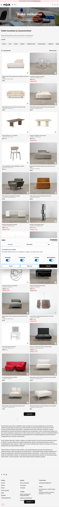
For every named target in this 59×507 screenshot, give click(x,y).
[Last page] (41, 419)
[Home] (6, 4)
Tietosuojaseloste (6, 498)
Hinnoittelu (23, 485)
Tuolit (10, 44)
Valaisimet (50, 44)
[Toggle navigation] (1, 5)
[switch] (22, 260)
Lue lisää (3, 39)
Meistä (3, 485)
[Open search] (53, 5)
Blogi (2, 493)
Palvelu (3, 483)
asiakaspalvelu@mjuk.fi (45, 483)
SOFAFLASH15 (36, 1)
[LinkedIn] (6, 474)
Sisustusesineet (41, 44)
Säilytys (22, 44)
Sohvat (4, 44)
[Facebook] (1, 474)
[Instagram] (4, 474)
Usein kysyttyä (5, 490)
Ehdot (2, 488)
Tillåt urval (29, 266)
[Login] (55, 5)
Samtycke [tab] (10, 244)
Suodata (28, 501)
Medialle (3, 495)
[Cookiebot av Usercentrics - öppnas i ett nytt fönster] (51, 240)
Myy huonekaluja (24, 483)
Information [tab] (29, 244)
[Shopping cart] (57, 5)
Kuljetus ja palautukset (26, 498)
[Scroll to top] (3, 504)
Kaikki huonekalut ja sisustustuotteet (25, 495)
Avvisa (10, 266)
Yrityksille (22, 488)
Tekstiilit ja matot (31, 44)
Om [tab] (49, 244)
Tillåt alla (48, 266)
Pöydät (15, 44)
